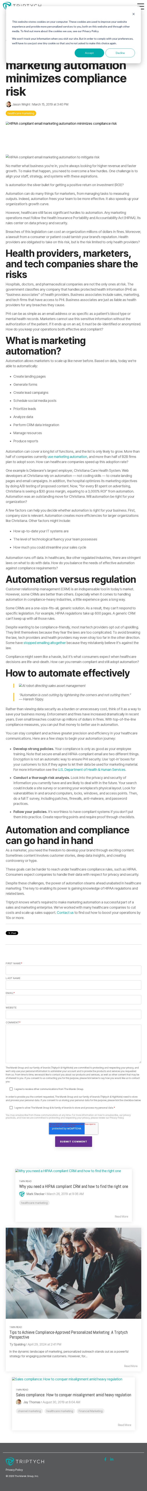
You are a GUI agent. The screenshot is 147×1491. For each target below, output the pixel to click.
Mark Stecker (35, 1194)
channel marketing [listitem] (29, 1411)
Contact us (65, 913)
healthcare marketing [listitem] (34, 1202)
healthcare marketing (21, 113)
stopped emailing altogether (45, 643)
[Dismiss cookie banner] (133, 14)
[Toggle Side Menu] (140, 6)
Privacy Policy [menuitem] (14, 1469)
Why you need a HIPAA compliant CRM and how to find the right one (73, 1186)
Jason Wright (21, 104)
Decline (120, 52)
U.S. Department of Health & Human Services (91, 770)
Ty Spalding (17, 1344)
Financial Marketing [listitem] (91, 1411)
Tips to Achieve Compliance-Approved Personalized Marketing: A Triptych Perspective (69, 1334)
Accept (89, 52)
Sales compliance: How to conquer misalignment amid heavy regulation (73, 1395)
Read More (121, 1216)
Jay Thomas (31, 1402)
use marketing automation (67, 457)
